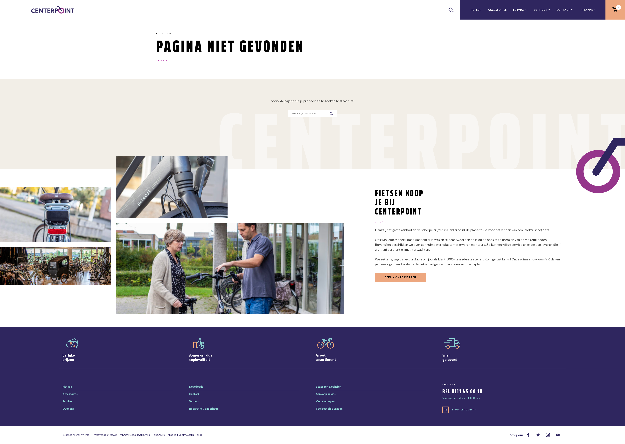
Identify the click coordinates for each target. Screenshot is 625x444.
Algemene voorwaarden (181, 435)
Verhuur (540, 9)
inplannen (588, 9)
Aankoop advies (326, 393)
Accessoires (497, 9)
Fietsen (475, 9)
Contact (563, 9)
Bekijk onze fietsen (400, 277)
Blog (199, 435)
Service (519, 9)
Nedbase (112, 435)
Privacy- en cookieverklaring (135, 435)
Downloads (196, 386)
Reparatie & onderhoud (204, 408)
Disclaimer (159, 435)
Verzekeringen (325, 401)
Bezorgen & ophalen (328, 386)
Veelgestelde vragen (329, 408)
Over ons (68, 408)
